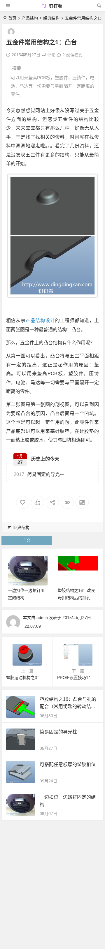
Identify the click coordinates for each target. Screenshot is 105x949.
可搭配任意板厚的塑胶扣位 (68, 764)
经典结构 (51, 18)
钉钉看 (55, 5)
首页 (12, 18)
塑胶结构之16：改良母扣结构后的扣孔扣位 (76, 597)
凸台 (26, 540)
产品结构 (30, 18)
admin (42, 617)
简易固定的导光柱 (39, 474)
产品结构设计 (40, 320)
